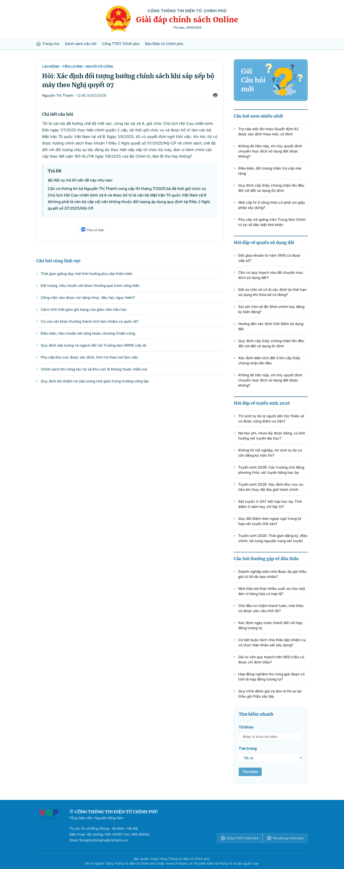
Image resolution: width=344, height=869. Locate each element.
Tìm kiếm (250, 771)
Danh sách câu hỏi (80, 44)
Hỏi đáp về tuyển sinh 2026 (262, 403)
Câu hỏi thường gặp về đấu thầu (266, 558)
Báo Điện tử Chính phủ (164, 44)
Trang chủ (50, 44)
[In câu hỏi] (215, 96)
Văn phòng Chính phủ (288, 838)
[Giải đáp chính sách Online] (48, 826)
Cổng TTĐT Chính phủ (120, 44)
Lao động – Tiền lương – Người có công (77, 66)
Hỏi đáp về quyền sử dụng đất (264, 242)
